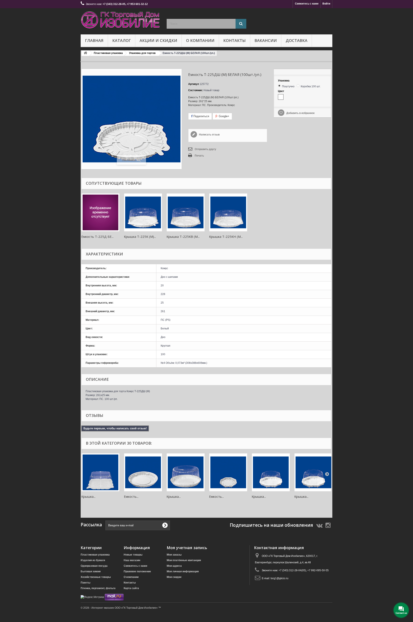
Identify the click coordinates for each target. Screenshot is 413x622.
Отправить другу (205, 149)
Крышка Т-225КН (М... (226, 236)
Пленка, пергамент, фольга (98, 588)
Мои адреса (174, 565)
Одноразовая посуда (94, 565)
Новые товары (133, 554)
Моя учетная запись (187, 547)
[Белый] (280, 97)
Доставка (296, 40)
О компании (200, 40)
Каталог (121, 40)
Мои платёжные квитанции (184, 560)
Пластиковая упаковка (95, 554)
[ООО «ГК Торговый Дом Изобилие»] (120, 20)
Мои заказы (174, 554)
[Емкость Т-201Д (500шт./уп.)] (228, 472)
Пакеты (85, 582)
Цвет (281, 91)
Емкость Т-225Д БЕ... (97, 236)
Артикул (193, 84)
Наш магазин (132, 560)
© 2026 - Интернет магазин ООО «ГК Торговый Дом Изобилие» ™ (121, 607)
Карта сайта (131, 588)
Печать (199, 155)
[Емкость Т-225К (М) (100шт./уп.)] (143, 212)
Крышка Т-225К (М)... (140, 236)
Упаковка (284, 80)
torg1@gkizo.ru (279, 578)
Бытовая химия (91, 571)
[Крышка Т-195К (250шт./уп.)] (185, 472)
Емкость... (131, 496)
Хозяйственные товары (96, 577)
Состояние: (195, 90)
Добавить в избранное (300, 113)
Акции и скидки (158, 40)
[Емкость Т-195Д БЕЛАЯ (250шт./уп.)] (143, 472)
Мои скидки (174, 577)
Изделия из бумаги (93, 560)
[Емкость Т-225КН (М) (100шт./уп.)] (228, 212)
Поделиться (201, 116)
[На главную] (85, 53)
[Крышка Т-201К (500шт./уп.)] (271, 472)
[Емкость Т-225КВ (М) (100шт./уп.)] (185, 212)
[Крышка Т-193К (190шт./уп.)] (100, 472)
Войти (326, 3)
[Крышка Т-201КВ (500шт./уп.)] (313, 472)
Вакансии (265, 40)
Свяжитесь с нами (306, 3)
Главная (94, 40)
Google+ (223, 116)
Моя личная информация (183, 571)
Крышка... (88, 496)
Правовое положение (137, 571)
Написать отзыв (209, 134)
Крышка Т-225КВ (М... (183, 236)
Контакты (234, 40)
